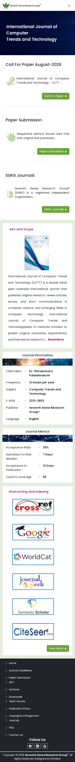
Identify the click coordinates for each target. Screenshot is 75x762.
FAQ (11, 727)
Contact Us (16, 735)
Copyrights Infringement (24, 716)
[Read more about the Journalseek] (33, 581)
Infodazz (55, 758)
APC (11, 682)
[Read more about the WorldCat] (33, 557)
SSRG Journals (20, 175)
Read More (56, 340)
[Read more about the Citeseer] (33, 631)
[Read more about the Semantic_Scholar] (33, 606)
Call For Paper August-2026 (33, 64)
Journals (14, 720)
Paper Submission (24, 120)
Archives (14, 689)
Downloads (15, 697)
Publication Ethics (19, 708)
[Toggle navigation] (69, 5)
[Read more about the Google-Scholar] (33, 532)
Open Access (17, 701)
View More (56, 648)
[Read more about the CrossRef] (33, 507)
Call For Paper (54, 96)
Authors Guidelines (20, 670)
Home (12, 663)
